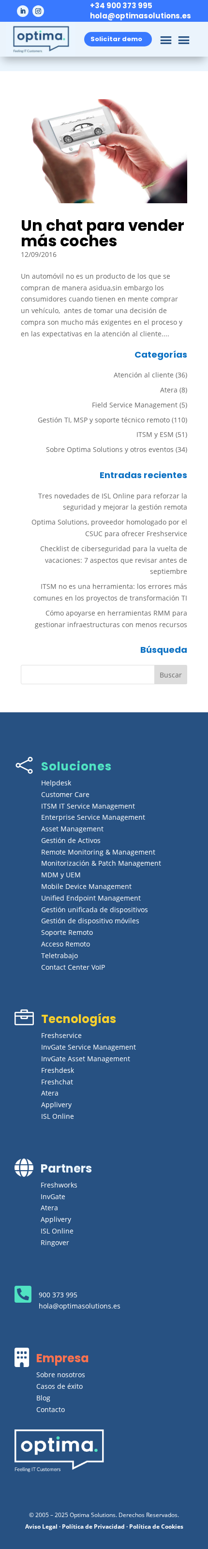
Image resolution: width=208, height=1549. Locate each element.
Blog (43, 1397)
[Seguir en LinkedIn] (23, 11)
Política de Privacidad (93, 1526)
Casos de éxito (59, 1386)
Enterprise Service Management (93, 817)
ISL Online (57, 1116)
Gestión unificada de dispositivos (94, 909)
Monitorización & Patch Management (101, 863)
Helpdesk (56, 782)
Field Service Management (135, 404)
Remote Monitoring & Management (98, 852)
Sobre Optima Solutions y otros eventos (110, 449)
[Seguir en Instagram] (38, 11)
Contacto (50, 1409)
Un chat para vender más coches (102, 233)
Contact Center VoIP (73, 967)
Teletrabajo (59, 955)
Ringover (55, 1242)
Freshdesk (57, 1070)
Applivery (56, 1104)
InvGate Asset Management (85, 1058)
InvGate (53, 1196)
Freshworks (59, 1184)
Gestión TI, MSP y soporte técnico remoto (104, 419)
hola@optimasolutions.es (140, 16)
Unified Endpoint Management (91, 897)
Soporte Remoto (67, 932)
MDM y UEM (61, 874)
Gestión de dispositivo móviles (90, 920)
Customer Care (65, 794)
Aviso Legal (41, 1526)
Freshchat (57, 1081)
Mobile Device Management (86, 886)
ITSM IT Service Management (88, 806)
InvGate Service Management (88, 1047)
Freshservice (61, 1035)
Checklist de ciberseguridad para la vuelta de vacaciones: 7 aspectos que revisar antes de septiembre (113, 560)
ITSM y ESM (155, 434)
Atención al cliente (144, 374)
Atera (169, 389)
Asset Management (72, 828)
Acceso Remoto (65, 943)
